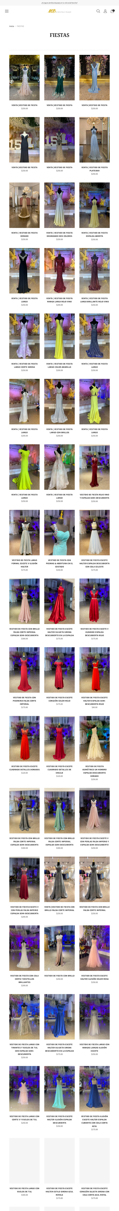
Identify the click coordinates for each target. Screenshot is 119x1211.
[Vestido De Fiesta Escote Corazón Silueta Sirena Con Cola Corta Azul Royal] (94, 1161)
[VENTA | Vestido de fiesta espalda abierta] (94, 205)
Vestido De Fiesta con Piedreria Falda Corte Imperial (24, 700)
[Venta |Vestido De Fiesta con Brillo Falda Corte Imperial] (59, 879)
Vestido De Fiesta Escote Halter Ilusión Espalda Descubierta (59, 1119)
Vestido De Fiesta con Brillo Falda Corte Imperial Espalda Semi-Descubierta (24, 632)
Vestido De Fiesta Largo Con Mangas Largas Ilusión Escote (94, 1047)
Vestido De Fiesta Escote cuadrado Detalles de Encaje (59, 769)
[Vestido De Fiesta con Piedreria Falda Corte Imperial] (24, 670)
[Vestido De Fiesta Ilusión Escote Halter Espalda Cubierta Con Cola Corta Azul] (94, 1088)
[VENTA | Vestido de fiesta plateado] (94, 140)
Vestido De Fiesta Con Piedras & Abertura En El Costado (59, 563)
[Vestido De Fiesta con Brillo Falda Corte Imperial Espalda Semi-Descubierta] (24, 601)
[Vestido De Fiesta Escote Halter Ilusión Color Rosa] (94, 948)
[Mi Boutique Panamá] (59, 11)
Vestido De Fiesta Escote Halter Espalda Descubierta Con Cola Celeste (94, 563)
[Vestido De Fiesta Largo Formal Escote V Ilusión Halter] (24, 532)
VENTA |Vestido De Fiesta (24, 105)
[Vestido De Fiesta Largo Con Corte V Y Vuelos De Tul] (24, 1088)
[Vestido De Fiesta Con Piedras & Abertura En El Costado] (59, 532)
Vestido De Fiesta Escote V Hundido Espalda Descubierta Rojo (95, 632)
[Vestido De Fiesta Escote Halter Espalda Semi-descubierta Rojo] (94, 670)
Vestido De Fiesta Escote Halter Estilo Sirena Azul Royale (59, 1191)
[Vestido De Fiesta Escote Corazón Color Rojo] (59, 670)
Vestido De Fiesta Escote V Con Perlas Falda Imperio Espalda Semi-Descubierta (24, 910)
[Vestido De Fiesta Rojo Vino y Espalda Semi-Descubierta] (94, 467)
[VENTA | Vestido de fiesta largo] (24, 270)
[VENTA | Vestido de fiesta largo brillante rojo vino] (94, 270)
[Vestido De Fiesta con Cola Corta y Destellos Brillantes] (24, 948)
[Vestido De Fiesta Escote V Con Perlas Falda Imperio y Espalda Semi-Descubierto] (94, 810)
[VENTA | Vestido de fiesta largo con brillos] (59, 401)
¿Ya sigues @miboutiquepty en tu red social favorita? (59, 3)
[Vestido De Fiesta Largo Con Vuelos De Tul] (24, 1161)
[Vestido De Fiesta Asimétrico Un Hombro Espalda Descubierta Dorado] (94, 738)
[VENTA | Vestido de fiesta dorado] (24, 205)
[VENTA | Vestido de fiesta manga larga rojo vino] (59, 270)
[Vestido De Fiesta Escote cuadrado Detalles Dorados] (24, 738)
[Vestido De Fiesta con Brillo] (59, 948)
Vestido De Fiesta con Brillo (59, 975)
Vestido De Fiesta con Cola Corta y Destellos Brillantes (24, 979)
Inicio (11, 26)
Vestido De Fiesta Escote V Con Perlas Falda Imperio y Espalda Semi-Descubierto (94, 841)
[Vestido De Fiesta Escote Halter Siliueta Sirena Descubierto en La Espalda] (59, 601)
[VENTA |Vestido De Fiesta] (24, 77)
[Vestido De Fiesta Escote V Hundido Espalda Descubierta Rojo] (94, 601)
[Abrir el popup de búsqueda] (98, 11)
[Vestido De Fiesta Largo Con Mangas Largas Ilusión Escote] (94, 1017)
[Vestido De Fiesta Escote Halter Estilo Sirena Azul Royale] (59, 1161)
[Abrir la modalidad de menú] (6, 11)
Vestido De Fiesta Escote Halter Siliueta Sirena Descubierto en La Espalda (59, 632)
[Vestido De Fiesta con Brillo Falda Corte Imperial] (94, 879)
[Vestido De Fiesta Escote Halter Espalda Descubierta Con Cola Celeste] (94, 532)
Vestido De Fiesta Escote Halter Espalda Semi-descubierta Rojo (94, 700)
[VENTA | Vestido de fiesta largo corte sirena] (24, 336)
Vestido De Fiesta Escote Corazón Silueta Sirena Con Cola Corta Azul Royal (94, 1191)
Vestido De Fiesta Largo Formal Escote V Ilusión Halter (24, 563)
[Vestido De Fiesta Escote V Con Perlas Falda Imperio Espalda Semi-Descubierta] (24, 879)
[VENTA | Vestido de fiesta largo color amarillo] (59, 336)
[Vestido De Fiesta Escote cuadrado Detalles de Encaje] (59, 738)
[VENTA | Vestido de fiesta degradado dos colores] (59, 205)
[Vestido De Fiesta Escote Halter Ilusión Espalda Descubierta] (59, 1088)
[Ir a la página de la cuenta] (105, 11)
